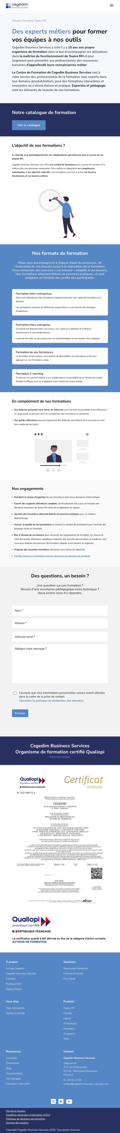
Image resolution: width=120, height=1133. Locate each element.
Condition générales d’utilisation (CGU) (28, 1115)
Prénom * (21, 623)
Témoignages (13, 1078)
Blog (8, 1068)
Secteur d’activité (15, 1013)
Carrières (11, 978)
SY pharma (69, 1034)
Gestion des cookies (17, 1123)
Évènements (12, 1063)
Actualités (11, 1058)
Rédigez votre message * (31, 649)
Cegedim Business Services (21, 973)
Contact (68, 1051)
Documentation (14, 1073)
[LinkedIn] (61, 1101)
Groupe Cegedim (15, 968)
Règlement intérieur (60, 756)
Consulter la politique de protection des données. (51, 701)
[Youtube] (69, 1101)
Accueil (16, 20)
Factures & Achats (73, 973)
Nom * (19, 610)
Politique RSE (13, 984)
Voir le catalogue (29, 125)
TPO (65, 1039)
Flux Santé (69, 978)
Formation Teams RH (17, 1084)
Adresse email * (25, 637)
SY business (70, 1023)
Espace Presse (14, 989)
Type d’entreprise (15, 1008)
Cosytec (67, 1013)
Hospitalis (69, 1028)
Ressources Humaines (75, 968)
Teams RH (69, 1008)
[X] (53, 1101)
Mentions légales (15, 1111)
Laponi (67, 1018)
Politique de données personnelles (25, 1119)
